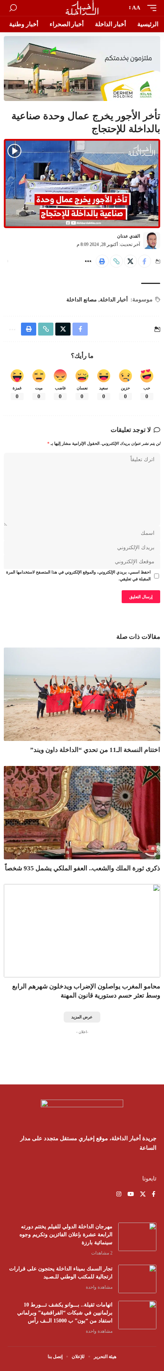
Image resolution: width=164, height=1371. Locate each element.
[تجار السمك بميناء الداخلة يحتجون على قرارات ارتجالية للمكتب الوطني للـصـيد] (137, 1279)
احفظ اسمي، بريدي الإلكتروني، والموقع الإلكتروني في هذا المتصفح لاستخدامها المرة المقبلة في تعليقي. (78, 575)
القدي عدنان (128, 236)
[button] (149, 8)
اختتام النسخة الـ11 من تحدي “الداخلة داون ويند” (95, 749)
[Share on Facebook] (144, 261)
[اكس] (143, 1194)
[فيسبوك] (153, 1194)
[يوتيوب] (130, 1194)
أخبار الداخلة (114, 300)
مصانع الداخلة (81, 300)
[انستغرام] (118, 1194)
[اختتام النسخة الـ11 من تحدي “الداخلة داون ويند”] (82, 694)
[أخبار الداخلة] (82, 8)
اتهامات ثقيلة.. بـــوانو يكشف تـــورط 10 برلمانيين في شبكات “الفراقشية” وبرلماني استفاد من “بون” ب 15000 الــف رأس (65, 1313)
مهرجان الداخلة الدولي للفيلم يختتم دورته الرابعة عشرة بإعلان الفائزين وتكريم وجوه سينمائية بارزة (66, 1234)
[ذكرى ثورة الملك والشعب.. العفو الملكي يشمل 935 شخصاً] (82, 812)
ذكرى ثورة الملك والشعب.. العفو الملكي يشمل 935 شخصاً (82, 868)
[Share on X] (130, 261)
